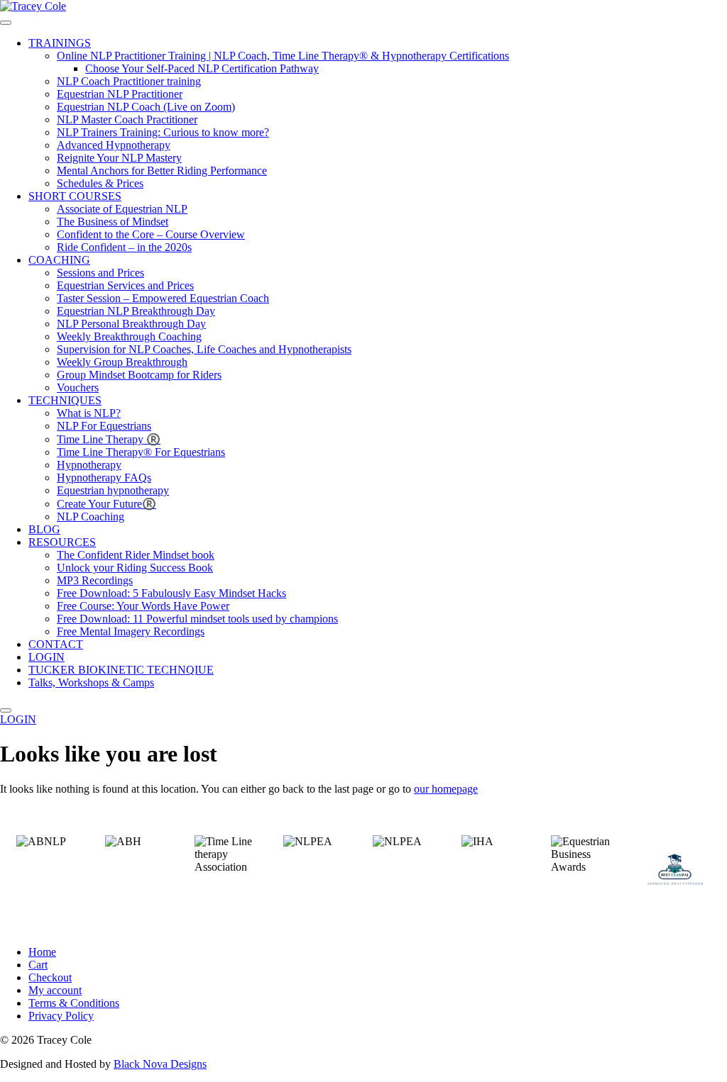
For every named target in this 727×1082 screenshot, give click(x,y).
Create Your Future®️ (106, 504)
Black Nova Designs (160, 1064)
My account (55, 990)
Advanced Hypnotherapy (113, 145)
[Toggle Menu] (5, 23)
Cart (38, 965)
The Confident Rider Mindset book (135, 555)
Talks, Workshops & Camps (91, 682)
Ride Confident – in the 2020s (124, 247)
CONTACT (55, 644)
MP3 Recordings (95, 580)
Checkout (50, 977)
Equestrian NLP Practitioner (119, 94)
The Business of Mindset (112, 222)
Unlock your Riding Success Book (135, 568)
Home (42, 952)
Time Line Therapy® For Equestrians (141, 452)
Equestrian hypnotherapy (113, 490)
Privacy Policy (61, 1016)
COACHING (59, 260)
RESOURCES (62, 542)
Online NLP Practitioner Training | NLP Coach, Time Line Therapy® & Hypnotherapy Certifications (283, 56)
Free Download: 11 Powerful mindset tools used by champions (197, 619)
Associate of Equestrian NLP (122, 209)
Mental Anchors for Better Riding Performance (162, 170)
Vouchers (78, 387)
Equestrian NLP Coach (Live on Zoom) (146, 107)
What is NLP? (89, 413)
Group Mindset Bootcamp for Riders (139, 375)
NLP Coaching (90, 517)
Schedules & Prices (100, 183)
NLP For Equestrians (104, 426)
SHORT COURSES (74, 196)
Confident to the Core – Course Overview (151, 234)
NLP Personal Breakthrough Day (131, 324)
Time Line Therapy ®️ (108, 439)
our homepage (446, 789)
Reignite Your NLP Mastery (119, 158)
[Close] (5, 710)
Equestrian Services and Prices (125, 285)
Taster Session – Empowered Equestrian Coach (163, 298)
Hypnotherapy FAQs (104, 478)
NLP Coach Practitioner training (129, 81)
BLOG (44, 529)
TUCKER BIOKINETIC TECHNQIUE (121, 670)
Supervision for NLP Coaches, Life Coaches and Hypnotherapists (204, 349)
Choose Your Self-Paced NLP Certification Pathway (202, 68)
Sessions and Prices (100, 273)
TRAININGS (59, 43)
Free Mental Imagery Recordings (130, 631)
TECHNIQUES (65, 400)
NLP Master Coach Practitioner (127, 119)
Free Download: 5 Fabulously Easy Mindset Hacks (171, 593)
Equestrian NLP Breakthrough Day (136, 311)
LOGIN (46, 657)
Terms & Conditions (73, 1003)
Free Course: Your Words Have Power (143, 606)
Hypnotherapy (89, 465)
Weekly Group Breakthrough (122, 362)
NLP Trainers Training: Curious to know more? (163, 132)
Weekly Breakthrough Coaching (129, 336)
